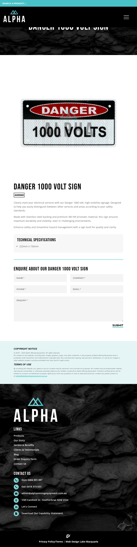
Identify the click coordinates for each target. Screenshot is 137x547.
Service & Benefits (24, 445)
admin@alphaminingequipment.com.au (31, 376)
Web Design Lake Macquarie (82, 541)
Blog (16, 454)
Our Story (19, 440)
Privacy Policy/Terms (51, 541)
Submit (117, 325)
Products (19, 435)
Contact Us (20, 463)
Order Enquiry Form (25, 459)
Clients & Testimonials (26, 449)
